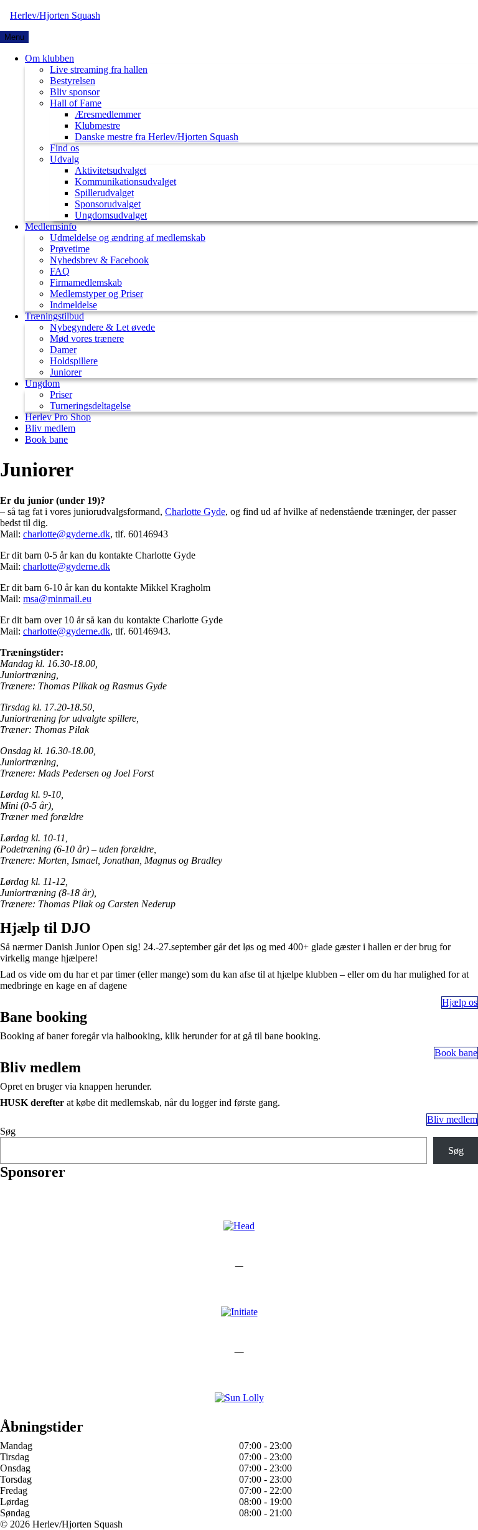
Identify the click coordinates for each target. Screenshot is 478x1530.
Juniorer (66, 372)
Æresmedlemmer (108, 114)
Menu (14, 37)
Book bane (46, 439)
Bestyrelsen (72, 80)
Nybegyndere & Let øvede (102, 327)
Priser (61, 394)
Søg (8, 1131)
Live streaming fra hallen (99, 69)
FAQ (60, 271)
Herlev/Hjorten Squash (55, 15)
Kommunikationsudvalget (125, 181)
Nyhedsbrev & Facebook (99, 260)
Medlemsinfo (51, 226)
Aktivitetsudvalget (110, 170)
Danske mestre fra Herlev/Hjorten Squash (156, 136)
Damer (63, 349)
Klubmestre (97, 125)
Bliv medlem (50, 428)
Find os (64, 148)
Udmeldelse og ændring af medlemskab (127, 237)
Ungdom (42, 383)
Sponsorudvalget (108, 204)
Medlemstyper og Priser (96, 293)
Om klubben (49, 58)
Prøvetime (70, 248)
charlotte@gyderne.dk (66, 534)
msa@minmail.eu (57, 598)
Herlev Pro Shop (58, 417)
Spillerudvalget (104, 192)
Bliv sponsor (75, 92)
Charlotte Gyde (195, 511)
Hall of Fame (75, 103)
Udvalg (64, 159)
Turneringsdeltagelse (90, 405)
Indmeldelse (73, 305)
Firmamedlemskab (86, 282)
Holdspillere (74, 361)
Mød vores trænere (87, 338)
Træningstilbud (54, 316)
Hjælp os (459, 1002)
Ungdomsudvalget (111, 215)
